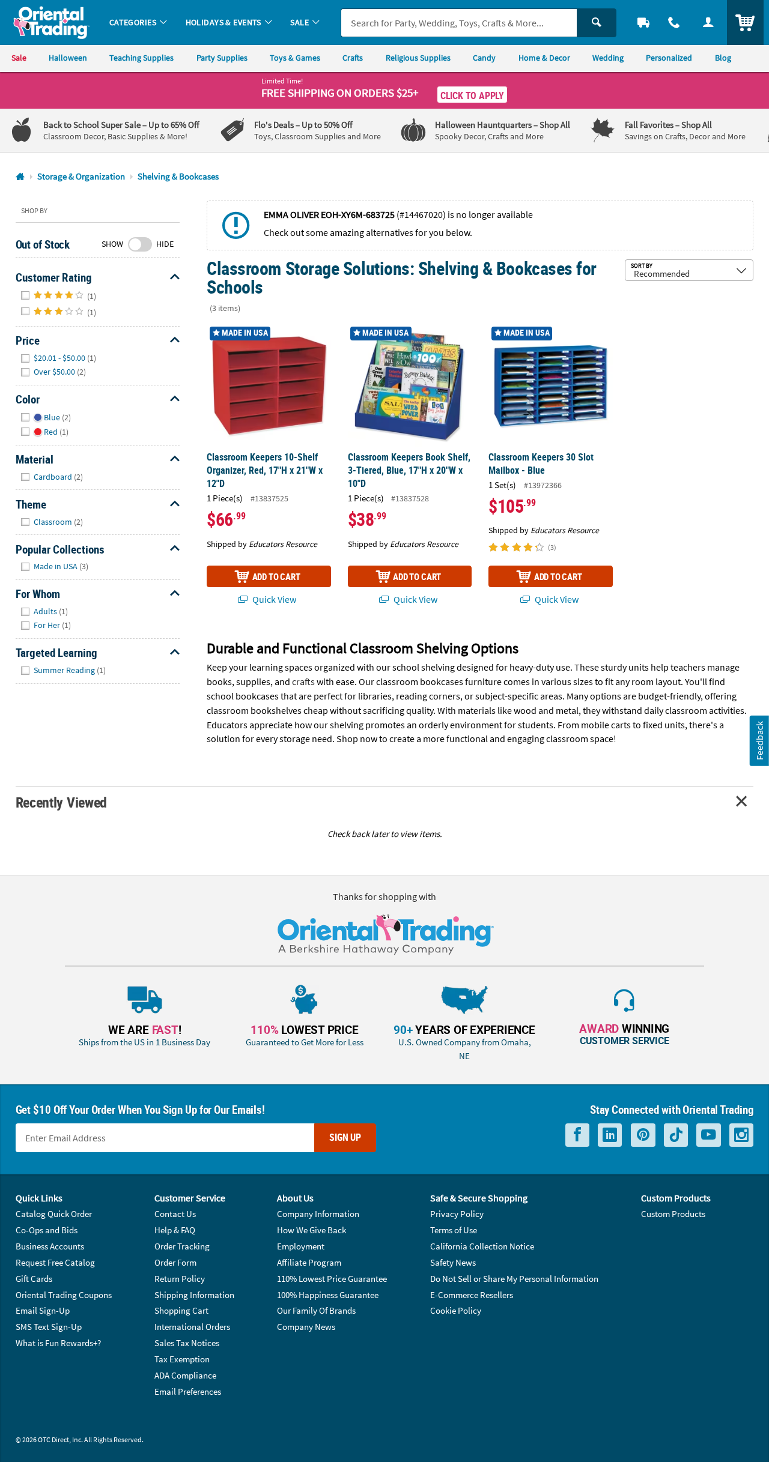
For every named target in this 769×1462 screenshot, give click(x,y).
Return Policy (179, 1278)
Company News (306, 1326)
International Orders (192, 1326)
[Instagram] (741, 1135)
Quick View (273, 599)
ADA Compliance (185, 1375)
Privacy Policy (457, 1213)
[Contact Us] (674, 22)
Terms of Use (453, 1230)
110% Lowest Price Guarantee (332, 1278)
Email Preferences (187, 1391)
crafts (303, 681)
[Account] (708, 22)
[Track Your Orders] (643, 22)
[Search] (596, 22)
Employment (300, 1246)
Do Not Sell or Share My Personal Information (514, 1278)
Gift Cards (34, 1278)
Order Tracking (182, 1246)
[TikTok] (676, 1135)
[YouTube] (708, 1135)
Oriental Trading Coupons (64, 1294)
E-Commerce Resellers (471, 1294)
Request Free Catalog (55, 1262)
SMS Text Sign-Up (49, 1326)
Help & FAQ (174, 1230)
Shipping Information (194, 1294)
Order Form (175, 1262)
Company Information (318, 1213)
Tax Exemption (182, 1359)
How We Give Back (311, 1230)
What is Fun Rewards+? (58, 1343)
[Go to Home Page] (20, 177)
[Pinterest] (643, 1135)
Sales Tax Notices (186, 1343)
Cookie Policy (455, 1310)
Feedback (759, 740)
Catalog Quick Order (54, 1213)
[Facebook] (577, 1135)
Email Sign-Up (43, 1310)
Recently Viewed (61, 802)
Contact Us (175, 1213)
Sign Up (345, 1137)
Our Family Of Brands (316, 1310)
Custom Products (673, 1213)
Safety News (453, 1262)
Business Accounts (50, 1246)
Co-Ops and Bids (47, 1230)
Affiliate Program (309, 1262)
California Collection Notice (482, 1246)
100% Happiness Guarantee (327, 1294)
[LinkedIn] (610, 1135)
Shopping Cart (181, 1310)
